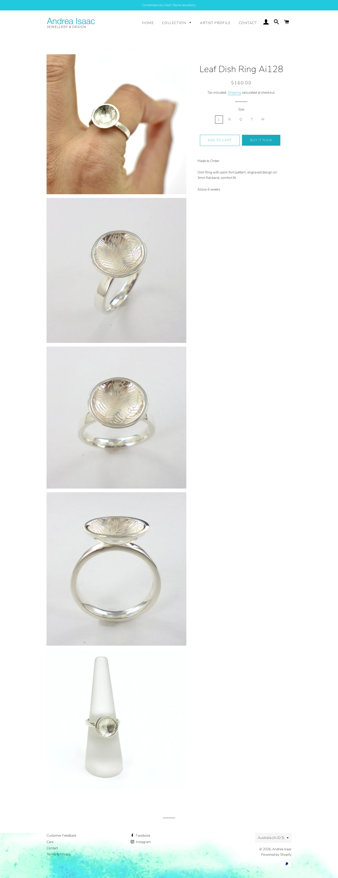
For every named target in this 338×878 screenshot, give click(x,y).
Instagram (143, 842)
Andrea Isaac (281, 849)
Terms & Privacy (59, 854)
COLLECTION (174, 23)
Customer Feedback (61, 835)
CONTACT (248, 23)
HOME (148, 23)
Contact (52, 848)
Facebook (142, 835)
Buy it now (261, 140)
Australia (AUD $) (271, 837)
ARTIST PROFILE (215, 23)
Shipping (234, 92)
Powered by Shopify (276, 854)
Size (241, 109)
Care (50, 842)
